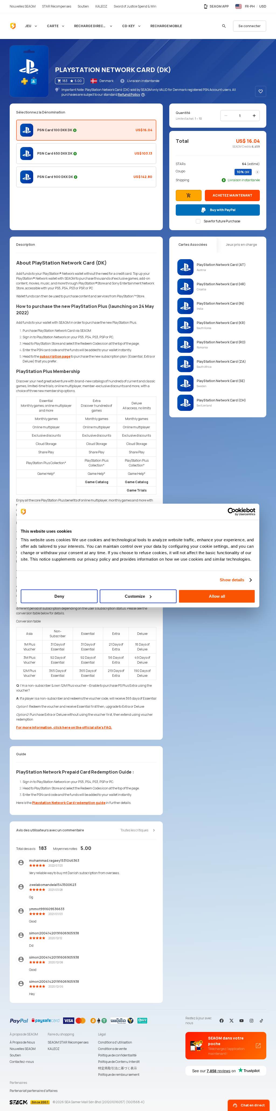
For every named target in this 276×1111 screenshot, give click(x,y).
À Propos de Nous (22, 1042)
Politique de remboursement (118, 1074)
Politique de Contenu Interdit (119, 1061)
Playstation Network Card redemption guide (68, 802)
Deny (59, 596)
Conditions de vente (112, 1048)
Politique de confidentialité (117, 1055)
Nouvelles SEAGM (23, 1048)
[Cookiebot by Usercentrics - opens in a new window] (231, 512)
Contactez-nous (22, 1061)
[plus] (254, 115)
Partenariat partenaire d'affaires (33, 1090)
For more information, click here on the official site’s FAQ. (64, 727)
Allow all (217, 596)
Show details (232, 580)
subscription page (55, 356)
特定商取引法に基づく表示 (117, 1068)
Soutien (15, 1055)
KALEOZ (54, 1048)
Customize (135, 596)
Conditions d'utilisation (115, 1042)
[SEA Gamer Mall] (13, 26)
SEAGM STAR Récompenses (68, 1042)
